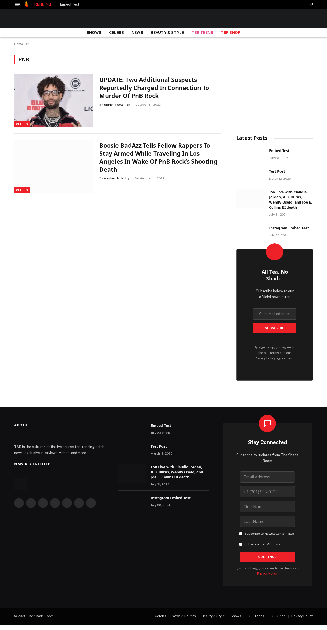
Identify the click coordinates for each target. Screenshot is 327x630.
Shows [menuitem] (236, 616)
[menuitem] (158, 616)
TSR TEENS (202, 32)
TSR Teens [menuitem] (255, 616)
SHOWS (94, 32)
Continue (267, 557)
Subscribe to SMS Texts (262, 544)
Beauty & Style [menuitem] (213, 616)
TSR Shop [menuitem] (278, 616)
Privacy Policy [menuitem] (302, 616)
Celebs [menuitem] (160, 616)
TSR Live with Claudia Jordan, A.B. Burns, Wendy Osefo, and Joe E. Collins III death (290, 200)
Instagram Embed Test (289, 227)
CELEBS (116, 32)
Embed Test (69, 4)
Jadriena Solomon (117, 104)
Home (18, 44)
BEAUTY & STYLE (167, 32)
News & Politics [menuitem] (184, 616)
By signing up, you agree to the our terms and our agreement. (274, 352)
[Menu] (17, 4)
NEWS (137, 32)
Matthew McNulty (117, 178)
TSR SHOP (230, 32)
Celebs (22, 124)
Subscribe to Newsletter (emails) (269, 533)
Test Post (277, 171)
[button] (303, 4)
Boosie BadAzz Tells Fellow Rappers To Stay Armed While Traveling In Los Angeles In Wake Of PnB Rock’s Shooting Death (158, 157)
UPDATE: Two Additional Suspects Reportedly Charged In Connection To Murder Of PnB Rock (154, 88)
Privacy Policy (265, 358)
